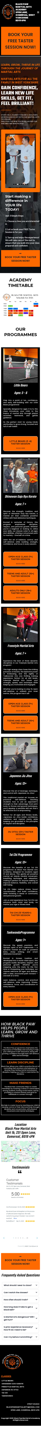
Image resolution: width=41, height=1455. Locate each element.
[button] (38, 12)
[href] (20, 1151)
